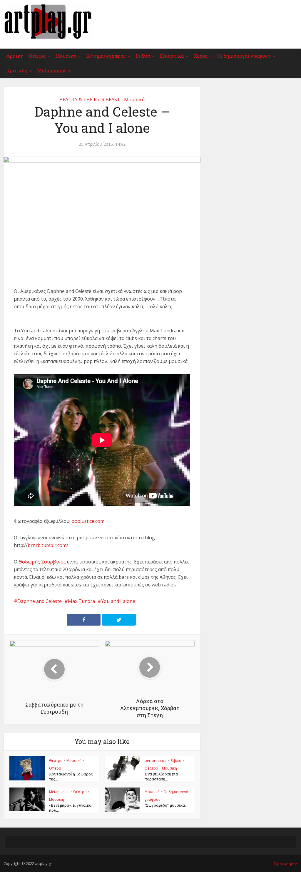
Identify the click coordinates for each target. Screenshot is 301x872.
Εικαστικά (172, 56)
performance (156, 760)
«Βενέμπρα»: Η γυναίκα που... (70, 808)
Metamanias (51, 70)
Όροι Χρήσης (285, 863)
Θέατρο (37, 56)
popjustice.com (87, 521)
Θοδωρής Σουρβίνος (42, 561)
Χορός (200, 56)
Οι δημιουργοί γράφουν (244, 56)
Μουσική (65, 56)
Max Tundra (81, 601)
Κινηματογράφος (106, 56)
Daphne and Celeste (39, 601)
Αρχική (15, 56)
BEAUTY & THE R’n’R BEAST (89, 99)
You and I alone (118, 601)
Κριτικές (16, 70)
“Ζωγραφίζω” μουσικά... (166, 805)
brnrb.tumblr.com (47, 545)
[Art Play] (48, 21)
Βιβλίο (143, 56)
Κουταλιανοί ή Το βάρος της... (71, 776)
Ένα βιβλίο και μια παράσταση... (161, 776)
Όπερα (55, 768)
